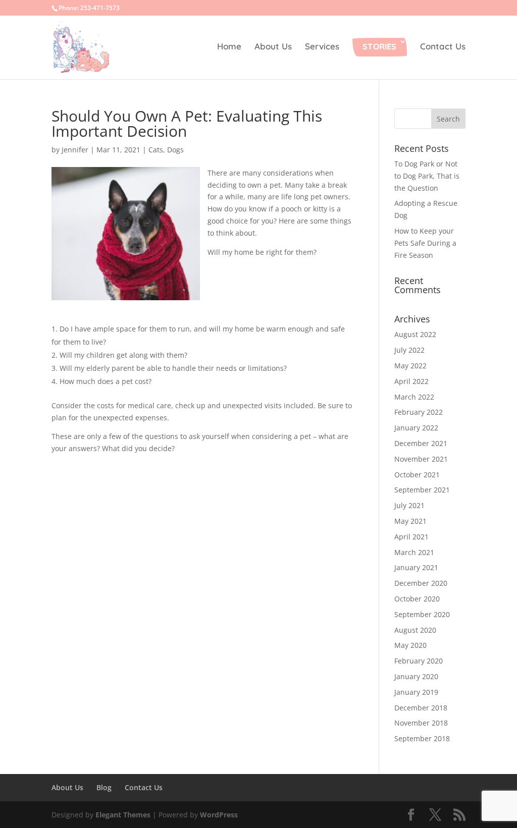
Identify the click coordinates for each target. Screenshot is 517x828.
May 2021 (410, 521)
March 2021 (414, 552)
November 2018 (421, 723)
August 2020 (415, 630)
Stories (379, 46)
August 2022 (415, 334)
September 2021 (422, 489)
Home (229, 47)
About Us (273, 47)
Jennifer (75, 149)
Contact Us (443, 47)
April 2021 (411, 536)
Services (322, 47)
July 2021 (409, 505)
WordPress (219, 814)
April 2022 (411, 381)
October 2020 (417, 598)
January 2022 (416, 427)
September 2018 (422, 738)
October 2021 (417, 474)
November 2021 (421, 459)
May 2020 (410, 645)
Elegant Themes (122, 814)
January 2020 (416, 676)
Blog (104, 787)
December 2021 (420, 443)
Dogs (175, 149)
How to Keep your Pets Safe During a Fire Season (425, 243)
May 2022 (410, 365)
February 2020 (418, 661)
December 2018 (420, 707)
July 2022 (409, 350)
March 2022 (414, 397)
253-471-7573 (100, 8)
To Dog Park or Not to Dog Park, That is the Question (426, 176)
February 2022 (418, 412)
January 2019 (416, 692)
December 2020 (420, 583)
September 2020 (422, 614)
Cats (155, 149)
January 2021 (416, 567)
